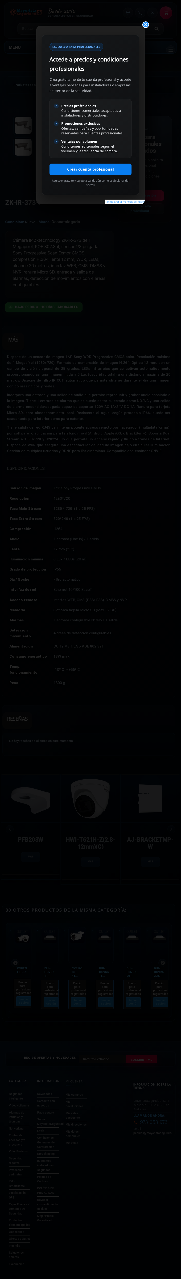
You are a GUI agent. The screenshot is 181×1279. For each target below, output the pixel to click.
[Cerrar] (145, 24)
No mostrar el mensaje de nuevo (125, 201)
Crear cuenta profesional (90, 169)
